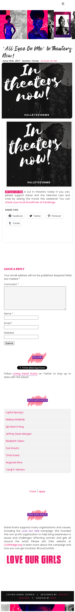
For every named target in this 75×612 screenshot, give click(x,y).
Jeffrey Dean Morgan (19, 434)
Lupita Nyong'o (15, 412)
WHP (53, 598)
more (32, 491)
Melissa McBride (15, 419)
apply (42, 491)
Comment (11, 284)
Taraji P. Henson (15, 469)
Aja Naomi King (15, 426)
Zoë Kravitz (12, 448)
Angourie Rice (14, 462)
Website (9, 333)
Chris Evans (13, 455)
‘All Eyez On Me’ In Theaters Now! (37, 52)
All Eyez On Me (49, 60)
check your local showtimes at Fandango (30, 202)
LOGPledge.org (13, 545)
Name (8, 313)
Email (8, 323)
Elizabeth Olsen (15, 441)
